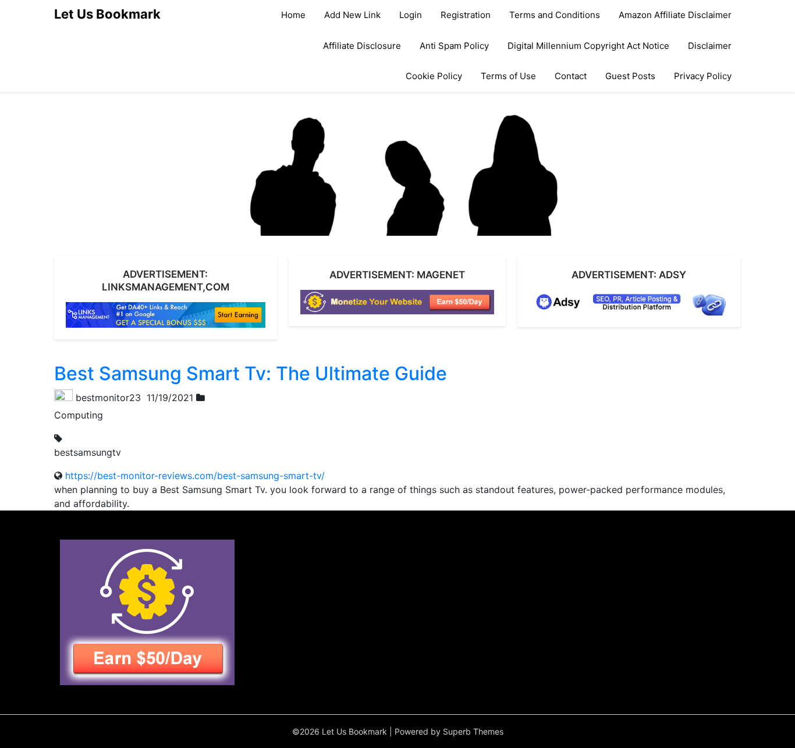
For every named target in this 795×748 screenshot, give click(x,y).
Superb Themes (473, 731)
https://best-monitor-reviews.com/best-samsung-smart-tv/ (195, 475)
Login (410, 14)
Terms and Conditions (554, 14)
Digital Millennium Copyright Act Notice (588, 45)
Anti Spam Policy (454, 45)
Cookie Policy (434, 75)
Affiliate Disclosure (362, 45)
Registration (466, 14)
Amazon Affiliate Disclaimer (675, 14)
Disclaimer (710, 45)
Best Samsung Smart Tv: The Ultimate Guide (250, 373)
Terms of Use (508, 75)
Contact (571, 75)
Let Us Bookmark (107, 14)
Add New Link (352, 14)
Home (293, 14)
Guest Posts (630, 75)
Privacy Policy (703, 75)
